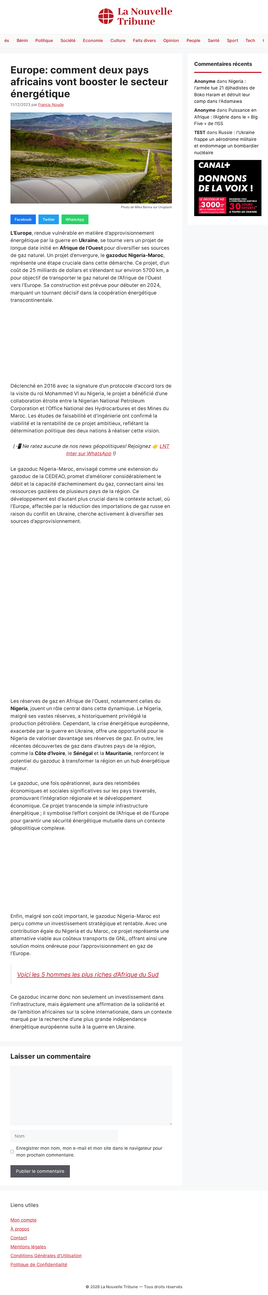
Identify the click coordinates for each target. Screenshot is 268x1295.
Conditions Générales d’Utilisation (46, 1255)
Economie (93, 40)
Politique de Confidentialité (38, 1264)
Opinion (171, 40)
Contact (18, 1237)
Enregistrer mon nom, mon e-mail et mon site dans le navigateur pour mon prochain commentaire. (89, 1152)
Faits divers (144, 40)
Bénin (22, 40)
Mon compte (23, 1220)
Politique (44, 40)
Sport (232, 40)
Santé (213, 40)
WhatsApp (75, 219)
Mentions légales (28, 1246)
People (193, 40)
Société (67, 40)
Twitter (49, 219)
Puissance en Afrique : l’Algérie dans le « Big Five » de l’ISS (226, 117)
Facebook (23, 219)
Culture (117, 40)
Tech (250, 40)
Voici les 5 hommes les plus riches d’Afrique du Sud (88, 974)
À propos (19, 1229)
